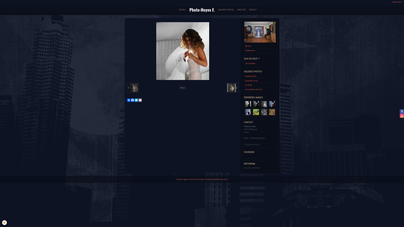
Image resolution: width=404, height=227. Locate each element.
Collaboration (250, 50)
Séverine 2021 (250, 76)
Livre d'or (241, 9)
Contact (253, 9)
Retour (182, 88)
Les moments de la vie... (254, 89)
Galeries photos (226, 9)
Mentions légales (182, 179)
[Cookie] (4, 222)
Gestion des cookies (197, 179)
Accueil (182, 9)
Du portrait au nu (251, 80)
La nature (248, 85)
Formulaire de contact (252, 144)
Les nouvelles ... (251, 63)
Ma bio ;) (248, 46)
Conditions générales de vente (217, 179)
